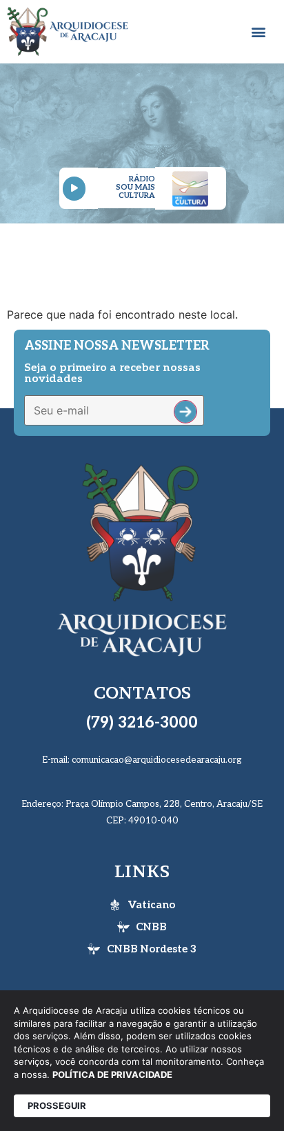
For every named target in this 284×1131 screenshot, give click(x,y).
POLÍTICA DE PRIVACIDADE (112, 1074)
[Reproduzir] (74, 189)
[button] (258, 31)
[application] (78, 189)
